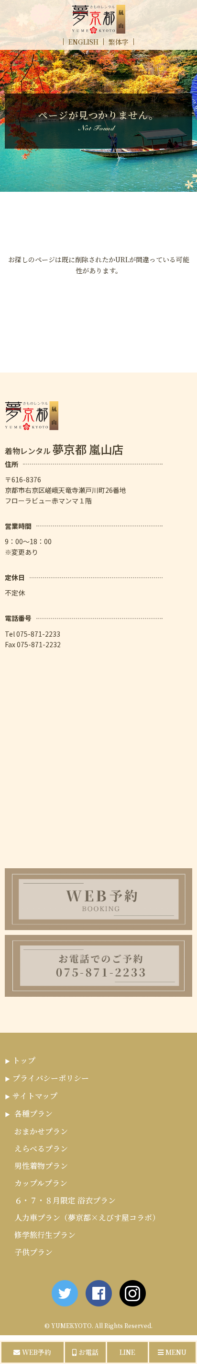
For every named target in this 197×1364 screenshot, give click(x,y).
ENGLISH (83, 42)
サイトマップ (34, 1095)
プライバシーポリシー (50, 1078)
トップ (23, 1060)
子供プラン (33, 1252)
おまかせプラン (41, 1131)
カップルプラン (40, 1183)
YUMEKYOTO (71, 1325)
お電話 (87, 1352)
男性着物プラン (41, 1165)
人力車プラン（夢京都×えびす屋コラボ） (87, 1217)
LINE (127, 1352)
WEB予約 (35, 1352)
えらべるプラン (41, 1148)
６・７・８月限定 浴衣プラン (65, 1200)
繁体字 (119, 42)
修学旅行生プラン (45, 1234)
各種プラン (33, 1113)
